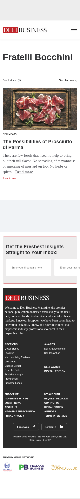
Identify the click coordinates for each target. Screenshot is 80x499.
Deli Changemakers (54, 348)
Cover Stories (12, 348)
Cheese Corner (13, 366)
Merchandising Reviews (17, 357)
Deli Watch (52, 367)
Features (9, 353)
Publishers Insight (14, 374)
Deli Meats (10, 361)
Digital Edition (54, 371)
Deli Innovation (52, 353)
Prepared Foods (13, 383)
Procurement (11, 378)
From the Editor (13, 370)
